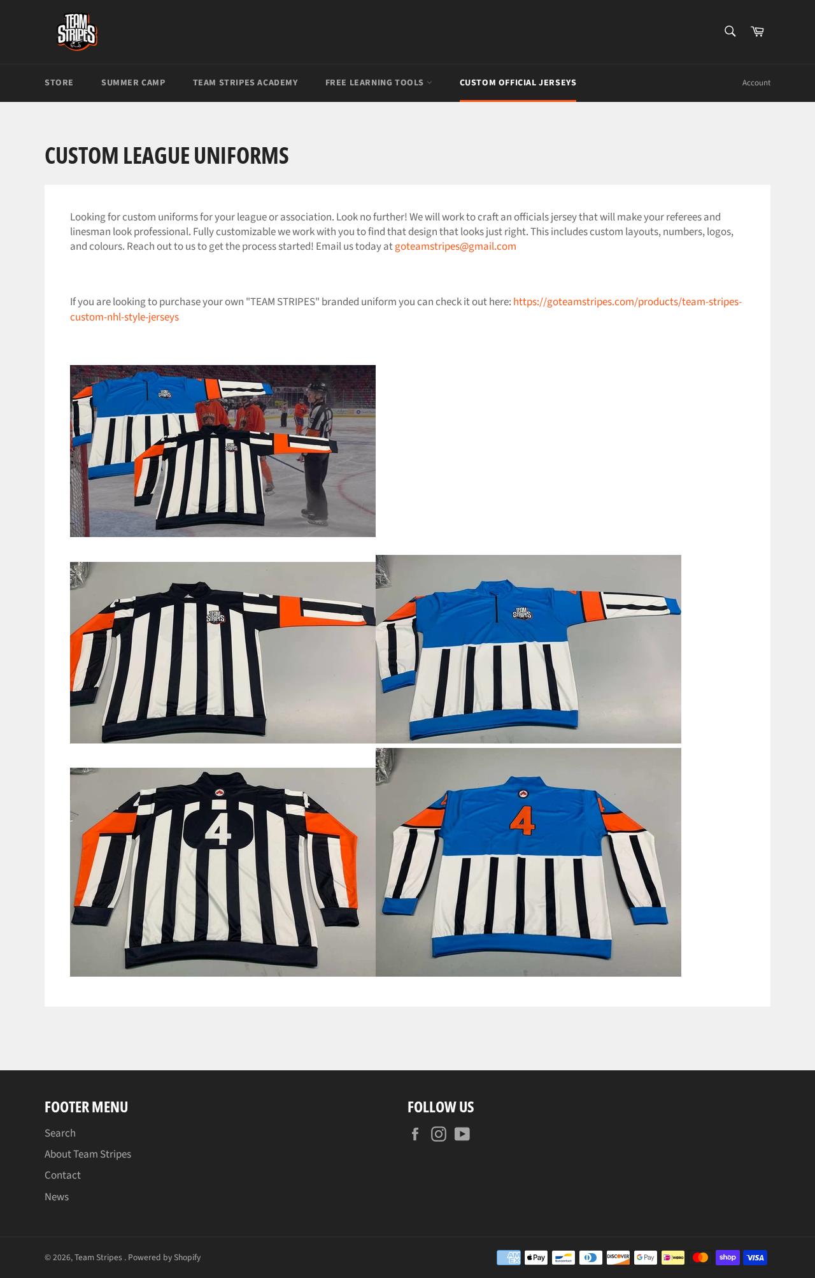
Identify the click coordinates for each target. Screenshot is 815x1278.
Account (756, 83)
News (57, 1197)
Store (59, 82)
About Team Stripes (88, 1154)
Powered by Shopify (164, 1257)
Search (60, 1133)
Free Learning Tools (376, 82)
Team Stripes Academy (245, 82)
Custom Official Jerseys (518, 82)
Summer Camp (133, 82)
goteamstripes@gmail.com (455, 246)
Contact (63, 1175)
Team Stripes (99, 1257)
